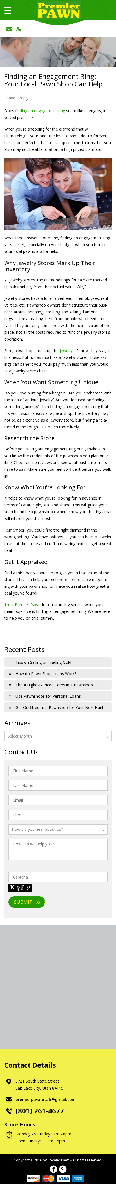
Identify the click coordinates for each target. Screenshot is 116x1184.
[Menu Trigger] (7, 10)
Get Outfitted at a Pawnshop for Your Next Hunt (59, 707)
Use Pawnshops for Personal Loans (48, 696)
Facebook (53, 1169)
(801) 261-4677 (18, 28)
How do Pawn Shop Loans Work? (45, 673)
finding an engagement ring (40, 110)
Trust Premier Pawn (22, 604)
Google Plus (63, 1169)
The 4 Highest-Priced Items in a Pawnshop (54, 685)
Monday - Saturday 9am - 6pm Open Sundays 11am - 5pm (43, 1137)
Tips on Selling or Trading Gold (43, 662)
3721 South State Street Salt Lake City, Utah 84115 (39, 1084)
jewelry (66, 350)
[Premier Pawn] (58, 9)
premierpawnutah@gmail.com (9, 28)
